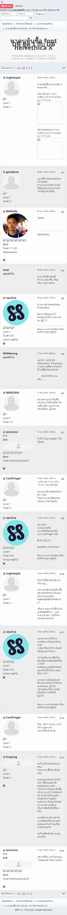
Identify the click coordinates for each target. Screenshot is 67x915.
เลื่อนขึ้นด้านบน (7, 893)
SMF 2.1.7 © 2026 (24, 909)
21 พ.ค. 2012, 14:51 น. (46, 850)
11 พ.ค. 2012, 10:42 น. (46, 392)
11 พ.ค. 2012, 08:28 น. (46, 353)
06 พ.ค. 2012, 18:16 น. (46, 172)
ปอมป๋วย (11, 298)
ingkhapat (13, 77)
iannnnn (12, 432)
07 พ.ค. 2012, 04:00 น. (46, 211)
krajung (11, 757)
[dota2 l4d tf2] (4, 260)
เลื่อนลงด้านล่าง (7, 68)
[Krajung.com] (4, 785)
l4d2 (39, 234)
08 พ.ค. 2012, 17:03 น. (46, 297)
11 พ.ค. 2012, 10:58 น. (46, 432)
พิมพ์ (63, 68)
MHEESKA (12, 392)
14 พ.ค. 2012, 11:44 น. (46, 717)
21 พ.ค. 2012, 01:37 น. (46, 756)
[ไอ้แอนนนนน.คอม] (4, 468)
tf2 (42, 234)
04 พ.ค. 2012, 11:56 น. (46, 77)
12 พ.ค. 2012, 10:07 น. (46, 478)
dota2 (46, 234)
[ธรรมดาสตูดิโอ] (4, 343)
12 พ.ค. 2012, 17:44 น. (46, 517)
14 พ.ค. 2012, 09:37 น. (46, 573)
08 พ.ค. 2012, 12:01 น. (46, 269)
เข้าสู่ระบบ (37, 10)
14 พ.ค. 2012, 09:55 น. (46, 631)
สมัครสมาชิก (53, 10)
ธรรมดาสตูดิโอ (49, 331)
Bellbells (12, 211)
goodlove (12, 172)
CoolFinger (13, 478)
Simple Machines (43, 909)
